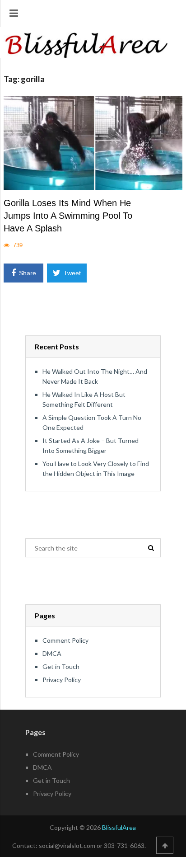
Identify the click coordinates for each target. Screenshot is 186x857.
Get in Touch (60, 666)
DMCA (51, 653)
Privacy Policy (61, 679)
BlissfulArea (119, 827)
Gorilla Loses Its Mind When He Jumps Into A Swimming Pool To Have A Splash (68, 215)
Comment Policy (65, 640)
